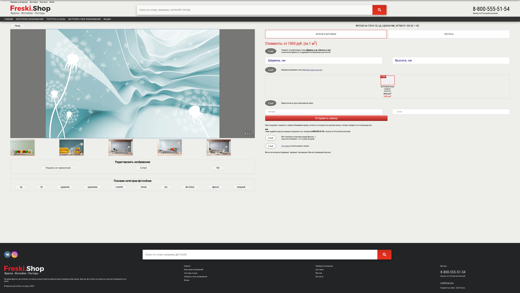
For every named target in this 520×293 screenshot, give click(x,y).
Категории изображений (29, 19)
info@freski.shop (447, 283)
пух (166, 187)
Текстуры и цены (55, 19)
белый (143, 187)
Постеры (448, 34)
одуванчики (92, 187)
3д (21, 187)
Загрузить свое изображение (84, 19)
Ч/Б (218, 168)
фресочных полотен (314, 70)
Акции (107, 19)
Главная (8, 19)
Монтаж (319, 273)
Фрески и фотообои (326, 34)
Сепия (143, 168)
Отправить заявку (326, 118)
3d (41, 187)
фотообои (190, 187)
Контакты (44, 2)
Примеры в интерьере (19, 2)
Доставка (34, 2)
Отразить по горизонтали (58, 168)
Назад (17, 25)
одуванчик (65, 187)
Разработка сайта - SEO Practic (452, 288)
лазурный (241, 187)
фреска (215, 187)
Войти (52, 2)
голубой (119, 187)
